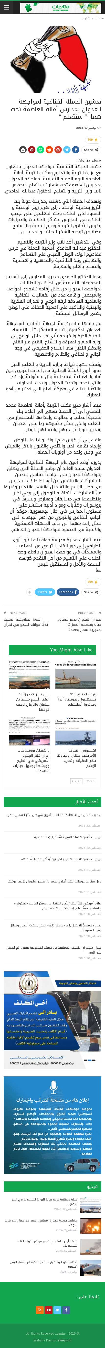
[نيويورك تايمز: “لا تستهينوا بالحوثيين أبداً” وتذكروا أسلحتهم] (75, 675)
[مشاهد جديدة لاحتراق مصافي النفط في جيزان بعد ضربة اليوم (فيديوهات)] (90, 1226)
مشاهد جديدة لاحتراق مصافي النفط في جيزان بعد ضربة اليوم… (41, 1223)
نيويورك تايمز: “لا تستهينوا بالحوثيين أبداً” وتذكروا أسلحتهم (61, 859)
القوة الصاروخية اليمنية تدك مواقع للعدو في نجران (26, 622)
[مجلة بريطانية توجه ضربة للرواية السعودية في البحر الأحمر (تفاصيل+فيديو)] (90, 1205)
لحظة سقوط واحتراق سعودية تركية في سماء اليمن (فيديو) (43, 1264)
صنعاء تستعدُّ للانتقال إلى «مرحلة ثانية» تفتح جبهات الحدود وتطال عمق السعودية (55, 927)
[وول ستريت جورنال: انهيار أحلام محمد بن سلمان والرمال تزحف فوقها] (29, 675)
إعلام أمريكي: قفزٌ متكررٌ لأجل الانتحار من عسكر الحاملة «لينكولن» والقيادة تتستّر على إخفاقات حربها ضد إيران (57, 905)
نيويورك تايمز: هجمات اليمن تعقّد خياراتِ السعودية (67, 837)
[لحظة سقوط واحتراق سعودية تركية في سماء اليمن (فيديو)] (90, 1268)
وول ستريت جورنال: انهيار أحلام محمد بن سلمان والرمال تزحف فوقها (54, 881)
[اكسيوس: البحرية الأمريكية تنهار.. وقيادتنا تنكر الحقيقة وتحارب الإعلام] (75, 731)
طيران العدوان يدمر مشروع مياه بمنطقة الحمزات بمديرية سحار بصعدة (79, 624)
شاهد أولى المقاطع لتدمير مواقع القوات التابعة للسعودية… (46, 1243)
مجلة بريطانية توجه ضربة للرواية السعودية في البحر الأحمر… (44, 1202)
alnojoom (64, 1340)
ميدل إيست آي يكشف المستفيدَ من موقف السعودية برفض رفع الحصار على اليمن (54, 950)
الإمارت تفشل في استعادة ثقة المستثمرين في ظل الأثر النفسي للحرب (53, 815)
